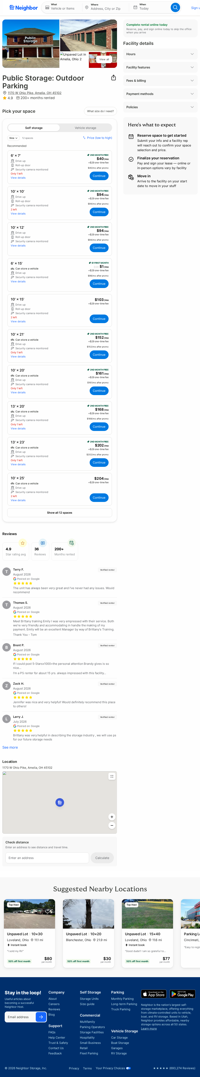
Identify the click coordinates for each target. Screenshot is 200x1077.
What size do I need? (100, 111)
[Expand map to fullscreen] (111, 776)
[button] (61, 7)
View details (18, 177)
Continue (99, 176)
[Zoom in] (111, 816)
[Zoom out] (111, 825)
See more (10, 747)
